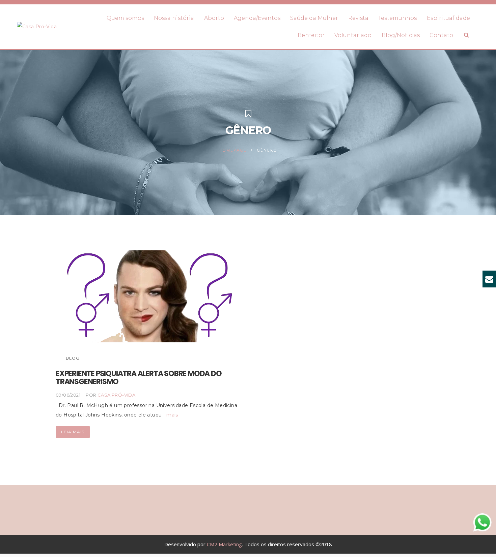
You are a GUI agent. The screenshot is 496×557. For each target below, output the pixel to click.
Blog (73, 358)
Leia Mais (72, 431)
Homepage (233, 150)
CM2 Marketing (224, 544)
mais (172, 415)
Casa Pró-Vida (116, 395)
